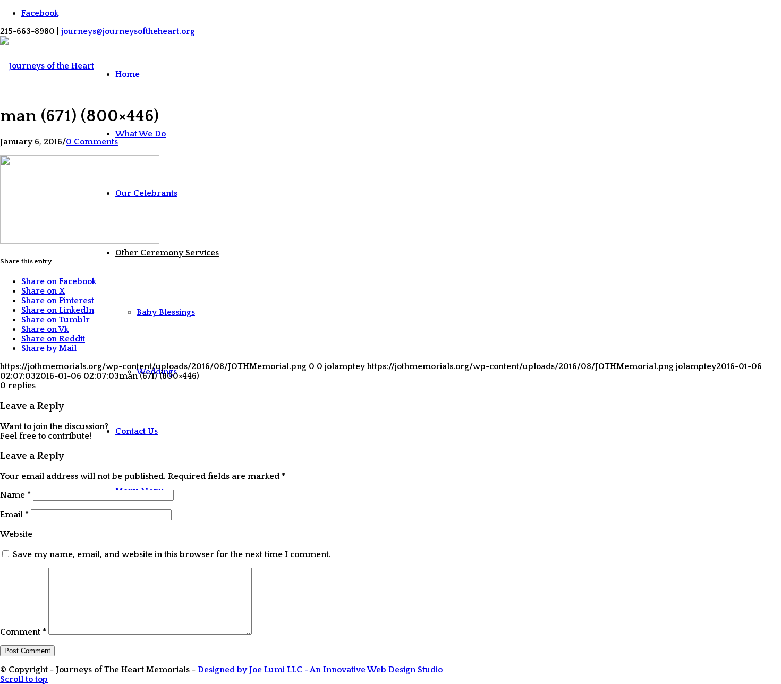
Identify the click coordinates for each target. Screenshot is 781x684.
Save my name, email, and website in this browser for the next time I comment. (172, 554)
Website (16, 534)
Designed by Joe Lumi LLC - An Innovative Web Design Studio (320, 669)
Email (14, 514)
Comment (23, 632)
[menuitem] (167, 74)
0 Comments (92, 142)
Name (15, 495)
